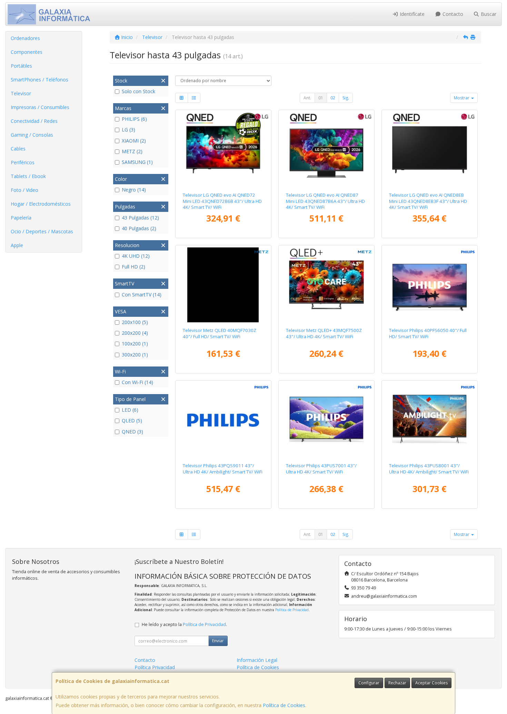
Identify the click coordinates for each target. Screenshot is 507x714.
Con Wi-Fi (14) (137, 382)
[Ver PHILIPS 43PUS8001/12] (430, 420)
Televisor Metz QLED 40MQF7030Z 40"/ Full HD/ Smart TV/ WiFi (219, 333)
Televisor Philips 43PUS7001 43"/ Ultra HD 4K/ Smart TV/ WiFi (321, 468)
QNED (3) (132, 431)
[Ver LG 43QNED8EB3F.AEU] (430, 149)
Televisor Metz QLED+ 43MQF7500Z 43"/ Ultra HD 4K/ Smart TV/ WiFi (324, 333)
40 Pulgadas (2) (139, 228)
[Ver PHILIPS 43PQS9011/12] (223, 420)
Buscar (487, 14)
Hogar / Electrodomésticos (41, 203)
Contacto (452, 14)
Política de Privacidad (292, 609)
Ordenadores (25, 38)
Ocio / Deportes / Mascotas (42, 231)
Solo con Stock (138, 91)
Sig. (345, 98)
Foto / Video (24, 190)
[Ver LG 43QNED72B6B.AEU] (223, 149)
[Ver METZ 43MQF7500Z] (327, 285)
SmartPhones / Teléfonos (39, 79)
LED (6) (130, 410)
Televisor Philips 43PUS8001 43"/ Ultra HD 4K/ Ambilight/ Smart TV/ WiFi (429, 468)
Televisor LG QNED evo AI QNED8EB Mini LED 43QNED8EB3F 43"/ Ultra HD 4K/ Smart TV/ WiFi (428, 201)
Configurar (368, 683)
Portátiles (21, 65)
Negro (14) (134, 189)
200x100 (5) (135, 322)
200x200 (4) (135, 333)
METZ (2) (132, 151)
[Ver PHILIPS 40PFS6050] (430, 285)
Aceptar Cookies (431, 683)
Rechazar (397, 683)
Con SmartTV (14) (141, 294)
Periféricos (22, 162)
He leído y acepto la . (184, 624)
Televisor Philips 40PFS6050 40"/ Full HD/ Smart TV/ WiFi (428, 333)
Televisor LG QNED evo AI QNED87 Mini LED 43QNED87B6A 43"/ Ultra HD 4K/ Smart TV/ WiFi (325, 201)
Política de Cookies (284, 705)
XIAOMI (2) (134, 140)
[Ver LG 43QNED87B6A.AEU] (327, 149)
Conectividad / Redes (34, 121)
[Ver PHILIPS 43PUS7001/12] (327, 420)
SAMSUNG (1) (137, 162)
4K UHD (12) (136, 256)
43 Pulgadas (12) (140, 217)
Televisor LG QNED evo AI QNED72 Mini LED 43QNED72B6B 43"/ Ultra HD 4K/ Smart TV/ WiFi (222, 201)
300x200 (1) (135, 354)
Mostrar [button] (462, 98)
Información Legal (257, 660)
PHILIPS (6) (134, 119)
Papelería (21, 217)
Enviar (218, 641)
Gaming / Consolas (32, 134)
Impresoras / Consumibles (40, 107)
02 (332, 98)
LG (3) (128, 129)
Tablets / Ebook (28, 176)
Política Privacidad (155, 667)
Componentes (26, 52)
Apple (17, 245)
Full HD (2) (133, 266)
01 (320, 98)
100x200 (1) (135, 343)
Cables (18, 148)
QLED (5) (132, 420)
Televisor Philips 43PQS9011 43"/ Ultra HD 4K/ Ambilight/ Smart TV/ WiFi (222, 468)
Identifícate (411, 14)
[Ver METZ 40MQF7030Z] (223, 285)
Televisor (21, 93)
